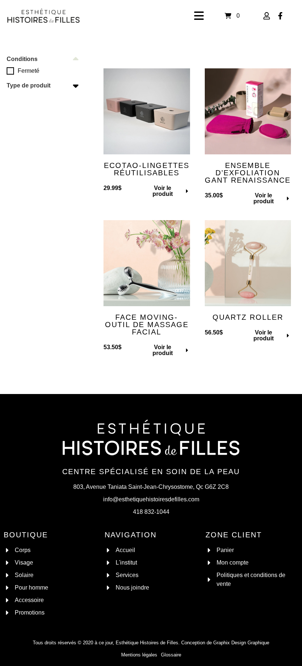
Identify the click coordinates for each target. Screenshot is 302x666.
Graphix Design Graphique (241, 642)
